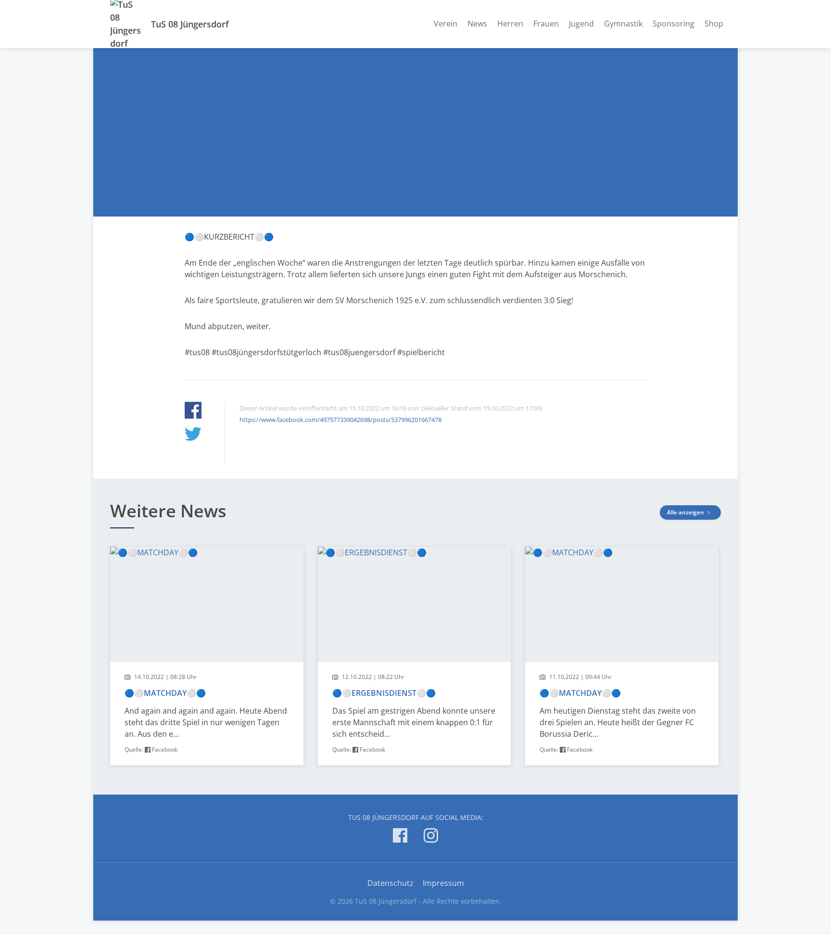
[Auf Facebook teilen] (193, 412)
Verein (445, 23)
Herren (510, 23)
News (477, 23)
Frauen (546, 23)
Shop (714, 23)
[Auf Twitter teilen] (193, 435)
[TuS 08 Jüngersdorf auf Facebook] (400, 837)
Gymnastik (623, 23)
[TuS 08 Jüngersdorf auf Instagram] (431, 837)
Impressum (443, 883)
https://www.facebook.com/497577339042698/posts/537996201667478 (340, 419)
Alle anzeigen (686, 512)
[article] (206, 656)
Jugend (581, 23)
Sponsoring (673, 23)
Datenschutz (390, 883)
